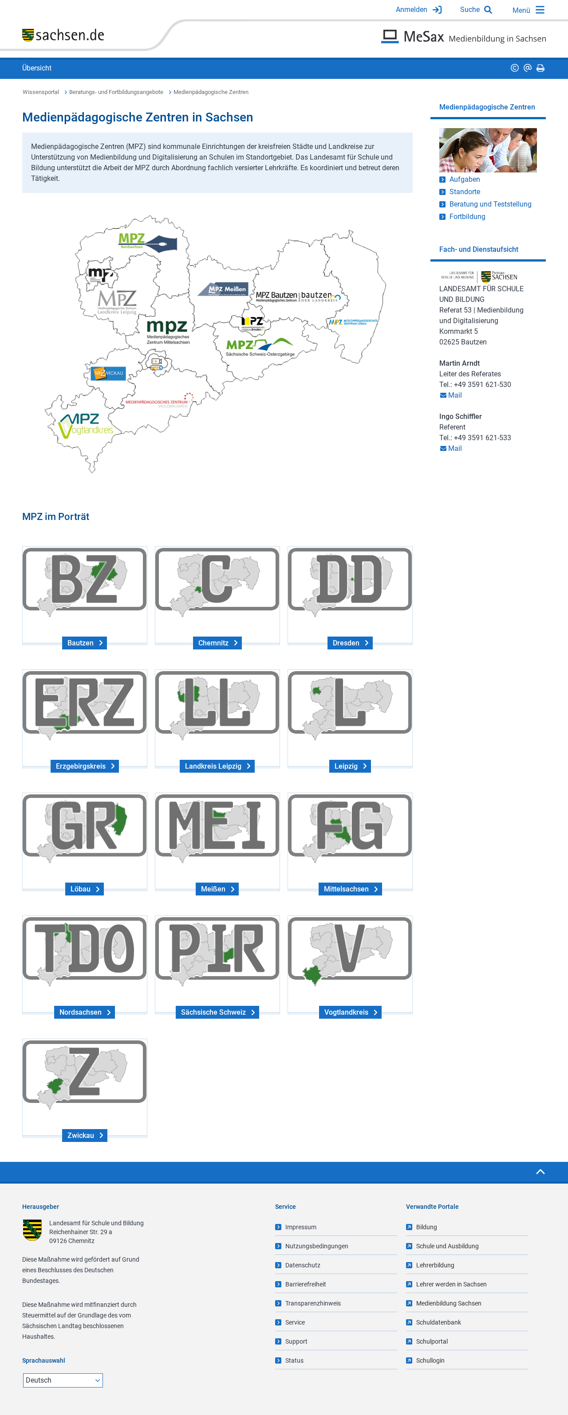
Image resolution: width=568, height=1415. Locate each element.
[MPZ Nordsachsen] (148, 241)
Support (296, 1341)
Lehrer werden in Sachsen (451, 1284)
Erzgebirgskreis (81, 766)
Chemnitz (213, 643)
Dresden (346, 643)
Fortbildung (467, 216)
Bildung (426, 1227)
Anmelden (411, 9)
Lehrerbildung (435, 1265)
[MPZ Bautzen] (299, 297)
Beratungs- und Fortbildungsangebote (116, 92)
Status (294, 1360)
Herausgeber (40, 1206)
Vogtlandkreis (346, 1012)
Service (295, 1322)
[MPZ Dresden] (257, 322)
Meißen (213, 889)
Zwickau (80, 1135)
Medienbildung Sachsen (448, 1303)
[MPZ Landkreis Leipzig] (118, 301)
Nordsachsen (80, 1012)
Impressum (300, 1227)
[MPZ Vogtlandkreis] (79, 425)
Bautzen (80, 643)
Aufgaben (465, 179)
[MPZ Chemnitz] (156, 368)
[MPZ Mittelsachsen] (171, 330)
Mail (455, 395)
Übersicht (36, 68)
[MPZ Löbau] (352, 323)
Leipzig (346, 766)
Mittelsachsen (346, 889)
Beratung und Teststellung (491, 204)
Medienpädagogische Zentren (211, 92)
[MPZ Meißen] (223, 289)
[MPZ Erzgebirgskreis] (159, 401)
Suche (470, 9)
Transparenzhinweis (313, 1303)
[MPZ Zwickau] (109, 374)
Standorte (465, 192)
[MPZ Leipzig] (101, 277)
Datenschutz (302, 1265)
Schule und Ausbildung (447, 1246)
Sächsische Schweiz (213, 1012)
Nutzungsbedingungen (316, 1246)
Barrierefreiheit (305, 1284)
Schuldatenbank (438, 1322)
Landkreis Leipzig (213, 766)
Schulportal (432, 1341)
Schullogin (430, 1360)
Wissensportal (41, 92)
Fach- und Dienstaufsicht (478, 249)
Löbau (81, 889)
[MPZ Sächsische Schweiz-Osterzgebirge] (265, 346)
